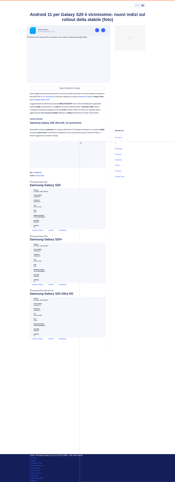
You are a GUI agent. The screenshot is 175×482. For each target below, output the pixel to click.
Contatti (32, 460)
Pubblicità (33, 481)
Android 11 (82, 96)
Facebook (118, 137)
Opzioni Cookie (35, 473)
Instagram (118, 160)
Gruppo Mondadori (36, 478)
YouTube (118, 171)
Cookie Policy (35, 470)
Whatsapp (118, 149)
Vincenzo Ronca (43, 29)
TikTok (117, 165)
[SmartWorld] (41, 5)
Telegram (118, 154)
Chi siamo (33, 458)
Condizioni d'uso (36, 463)
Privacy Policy (35, 468)
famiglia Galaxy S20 (41, 100)
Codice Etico (34, 476)
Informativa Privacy (36, 465)
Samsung (49, 96)
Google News (120, 176)
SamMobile (37, 172)
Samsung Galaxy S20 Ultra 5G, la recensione (55, 122)
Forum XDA (39, 175)
